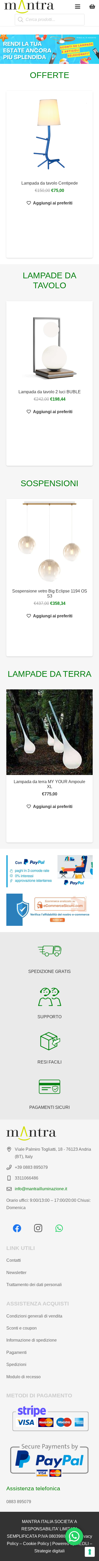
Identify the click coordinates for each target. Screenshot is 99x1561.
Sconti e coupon (21, 1328)
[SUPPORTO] (49, 996)
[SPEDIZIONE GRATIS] (49, 951)
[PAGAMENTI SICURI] (49, 1086)
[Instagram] (38, 1228)
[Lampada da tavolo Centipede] (49, 133)
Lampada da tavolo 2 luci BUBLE (49, 392)
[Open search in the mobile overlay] (49, 20)
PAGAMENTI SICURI (49, 1107)
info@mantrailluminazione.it (41, 1189)
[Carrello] (92, 6)
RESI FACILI (49, 1062)
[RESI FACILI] (49, 1041)
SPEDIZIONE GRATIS (49, 971)
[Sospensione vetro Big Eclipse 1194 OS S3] (49, 541)
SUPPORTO (49, 1017)
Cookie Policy (36, 1543)
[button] (78, 6)
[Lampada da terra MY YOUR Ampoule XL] (49, 732)
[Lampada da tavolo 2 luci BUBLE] (49, 343)
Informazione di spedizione (31, 1340)
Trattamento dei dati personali (34, 1284)
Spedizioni (16, 1364)
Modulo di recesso (23, 1377)
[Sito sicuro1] (49, 910)
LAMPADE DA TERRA (49, 674)
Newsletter (16, 1272)
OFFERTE (49, 75)
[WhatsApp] (59, 1228)
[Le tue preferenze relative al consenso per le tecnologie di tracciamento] (90, 1552)
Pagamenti (16, 1352)
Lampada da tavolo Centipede (49, 183)
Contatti (13, 1260)
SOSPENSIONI (49, 483)
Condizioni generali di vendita (34, 1316)
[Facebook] (16, 1228)
